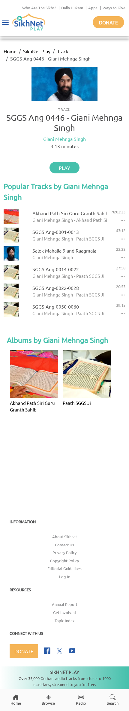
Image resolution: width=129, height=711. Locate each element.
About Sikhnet (64, 536)
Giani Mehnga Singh (64, 139)
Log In (64, 576)
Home (10, 51)
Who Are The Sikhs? (39, 7)
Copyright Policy (64, 560)
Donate (108, 22)
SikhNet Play (36, 51)
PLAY (64, 168)
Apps (93, 7)
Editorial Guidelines (64, 568)
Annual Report (64, 604)
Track (62, 51)
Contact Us (64, 544)
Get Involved (64, 612)
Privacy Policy (64, 552)
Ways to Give (114, 7)
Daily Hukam (72, 7)
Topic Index (65, 620)
